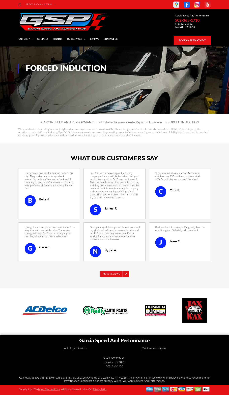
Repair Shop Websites (49, 389)
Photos (57, 39)
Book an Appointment (192, 40)
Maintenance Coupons (154, 348)
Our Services (74, 39)
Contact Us (111, 39)
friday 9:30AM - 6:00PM (38, 5)
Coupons (42, 39)
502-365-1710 (187, 20)
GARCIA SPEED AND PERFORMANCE (68, 122)
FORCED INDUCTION (183, 122)
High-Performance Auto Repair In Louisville (131, 122)
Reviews (94, 39)
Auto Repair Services (75, 348)
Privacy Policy (100, 389)
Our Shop (24, 39)
